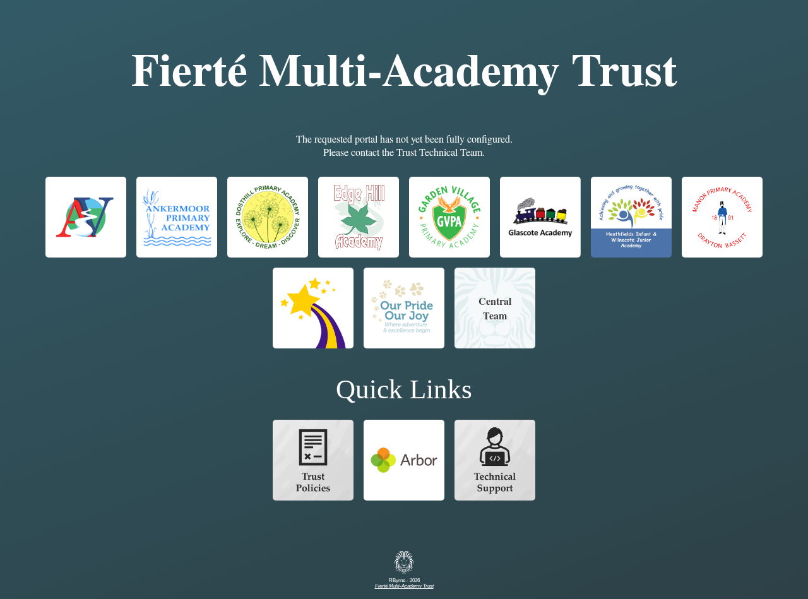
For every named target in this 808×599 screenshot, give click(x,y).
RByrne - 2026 (404, 583)
